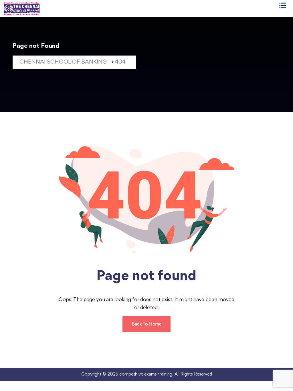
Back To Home (146, 324)
